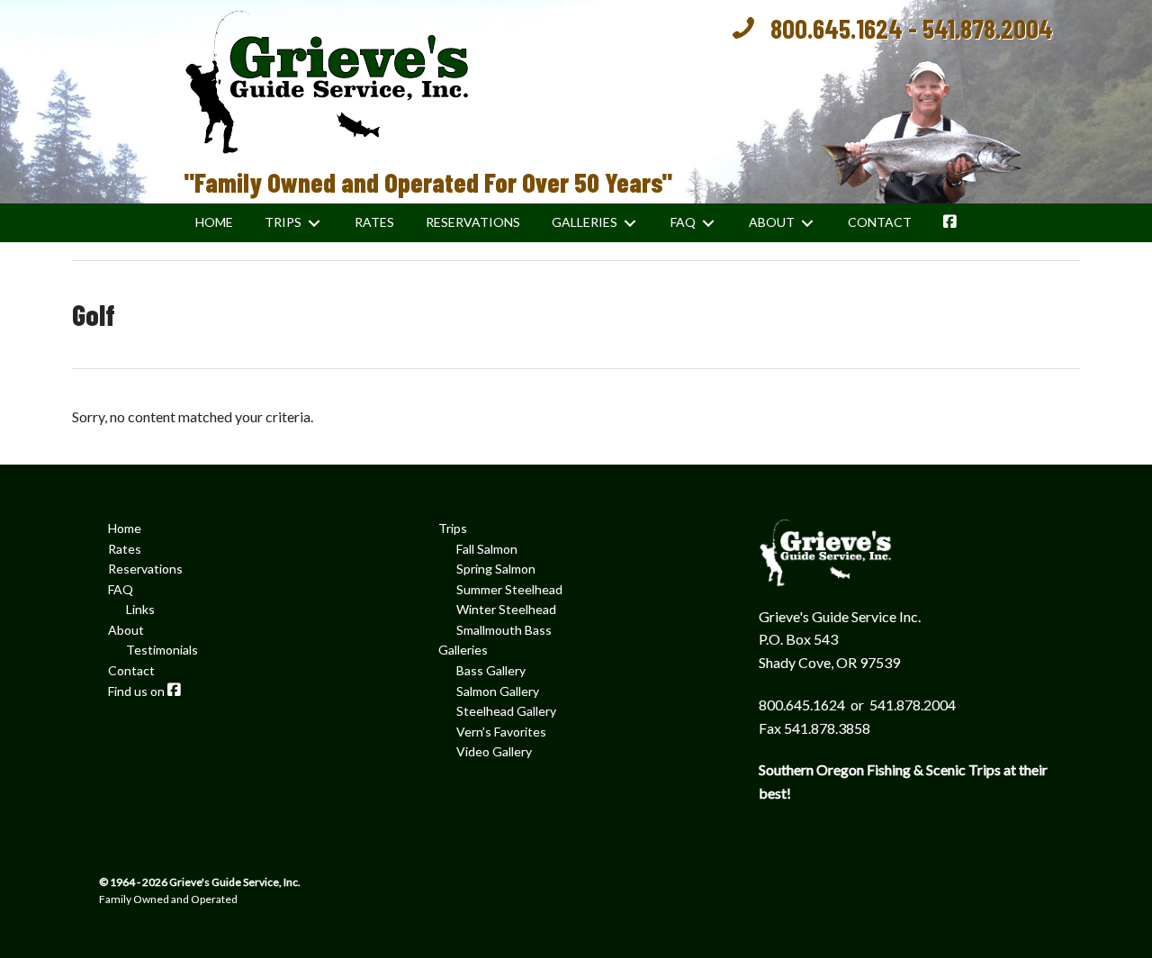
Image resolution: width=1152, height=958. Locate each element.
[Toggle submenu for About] (807, 222)
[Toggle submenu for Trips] (314, 222)
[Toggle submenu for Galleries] (630, 222)
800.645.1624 (836, 28)
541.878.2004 (987, 28)
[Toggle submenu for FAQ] (708, 222)
